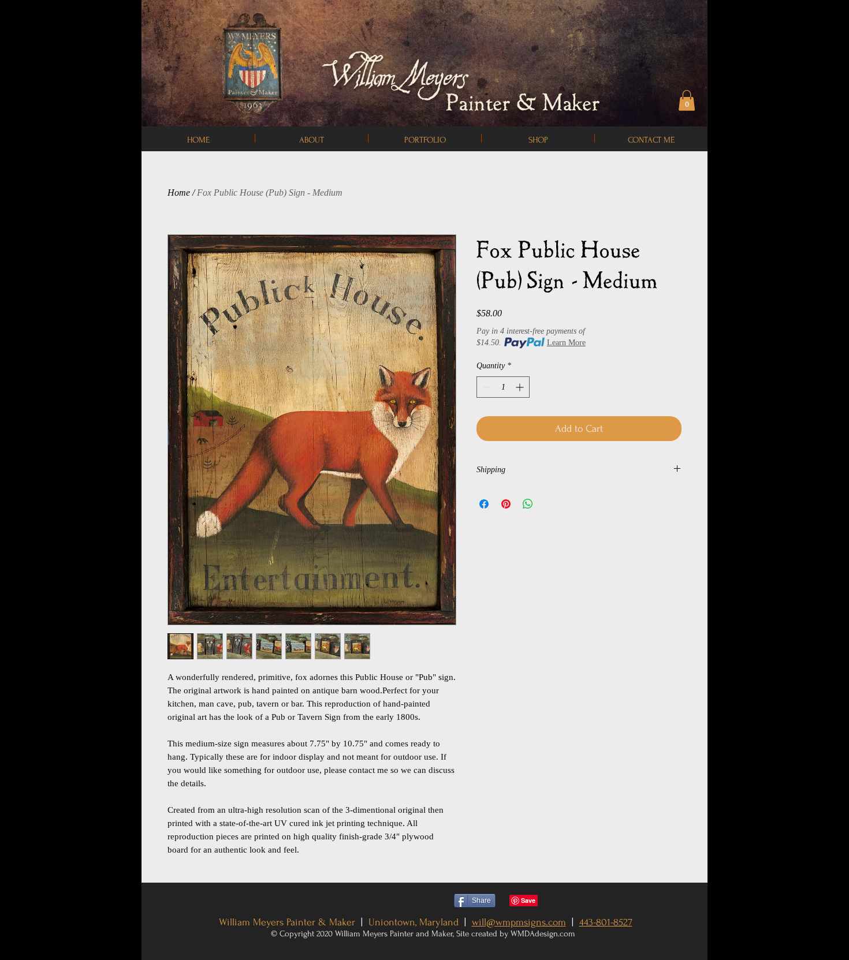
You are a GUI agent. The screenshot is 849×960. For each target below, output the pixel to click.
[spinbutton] (503, 387)
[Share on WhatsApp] (528, 504)
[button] (686, 100)
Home (178, 192)
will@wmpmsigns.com (519, 922)
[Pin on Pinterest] (506, 504)
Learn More (566, 342)
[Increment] (520, 387)
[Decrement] (485, 387)
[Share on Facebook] (484, 504)
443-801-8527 (605, 922)
